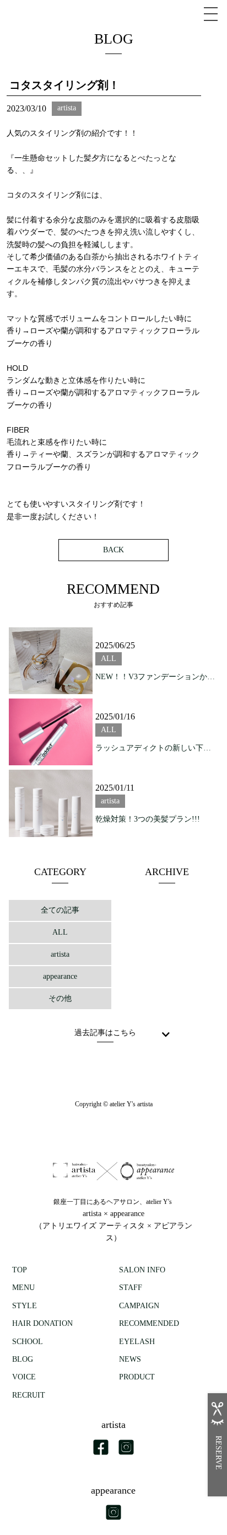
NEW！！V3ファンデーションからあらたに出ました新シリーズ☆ (155, 677)
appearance (60, 976)
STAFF (130, 1287)
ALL (60, 932)
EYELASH (137, 1341)
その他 (60, 998)
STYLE (24, 1306)
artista (60, 954)
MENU (23, 1287)
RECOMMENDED (149, 1323)
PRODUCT (137, 1377)
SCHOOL (27, 1341)
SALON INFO (142, 1270)
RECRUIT (28, 1395)
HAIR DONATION (42, 1323)
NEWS (130, 1359)
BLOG (22, 1359)
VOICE (24, 1377)
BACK (113, 550)
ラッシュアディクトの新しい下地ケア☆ (155, 748)
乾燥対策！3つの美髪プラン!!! (147, 819)
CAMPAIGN (139, 1306)
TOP (19, 1270)
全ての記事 (60, 910)
